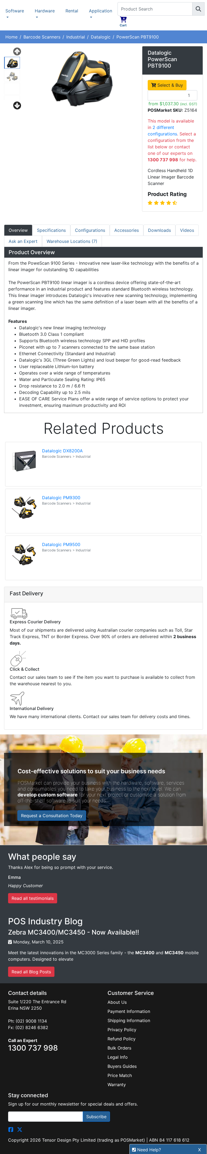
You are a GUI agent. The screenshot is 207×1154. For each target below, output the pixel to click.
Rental (71, 10)
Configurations (90, 230)
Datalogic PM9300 (61, 497)
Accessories (126, 230)
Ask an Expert (23, 241)
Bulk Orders (119, 1048)
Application (100, 10)
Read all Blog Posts (31, 971)
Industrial (75, 37)
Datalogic (101, 37)
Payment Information (129, 1011)
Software (14, 10)
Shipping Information (129, 1020)
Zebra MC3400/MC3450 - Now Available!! (73, 932)
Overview (18, 230)
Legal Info (118, 1057)
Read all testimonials (33, 898)
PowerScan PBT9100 (137, 37)
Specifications (51, 230)
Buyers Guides (122, 1066)
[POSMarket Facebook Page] (10, 1129)
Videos (187, 230)
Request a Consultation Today (51, 815)
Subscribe (96, 1116)
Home (11, 37)
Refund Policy (122, 1038)
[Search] (198, 9)
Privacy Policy (122, 1029)
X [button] (199, 1149)
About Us (117, 1002)
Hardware (45, 10)
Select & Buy (169, 85)
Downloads (159, 230)
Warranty (117, 1084)
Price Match (120, 1075)
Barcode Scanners (41, 37)
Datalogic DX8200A (62, 450)
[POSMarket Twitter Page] (19, 1129)
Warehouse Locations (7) (72, 241)
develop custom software (48, 795)
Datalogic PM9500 (61, 544)
